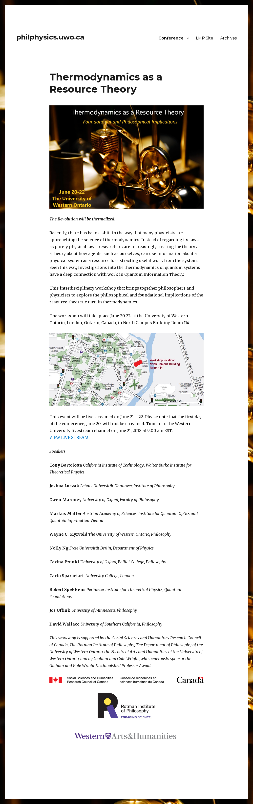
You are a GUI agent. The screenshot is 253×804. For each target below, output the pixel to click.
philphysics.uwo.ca (50, 37)
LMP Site (204, 38)
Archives (228, 38)
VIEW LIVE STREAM (68, 437)
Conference (171, 38)
